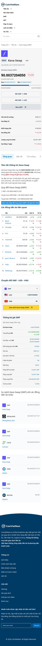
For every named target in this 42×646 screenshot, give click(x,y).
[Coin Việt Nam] (10, 4)
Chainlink (8, 240)
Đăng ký (36, 625)
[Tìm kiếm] (38, 36)
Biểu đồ (19, 156)
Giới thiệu (4, 560)
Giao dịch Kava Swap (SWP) (19, 307)
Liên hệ (3, 576)
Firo (6, 233)
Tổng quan (7, 156)
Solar (7, 264)
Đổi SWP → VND (21, 94)
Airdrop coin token (8, 597)
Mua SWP (19, 107)
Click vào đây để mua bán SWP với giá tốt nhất (20, 203)
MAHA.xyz (8, 271)
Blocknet (8, 252)
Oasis (7, 246)
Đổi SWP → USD (21, 100)
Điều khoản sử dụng (8, 568)
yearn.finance (10, 258)
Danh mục (5, 601)
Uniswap (8, 227)
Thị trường (31, 156)
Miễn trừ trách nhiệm (9, 572)
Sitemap (4, 589)
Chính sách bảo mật (8, 564)
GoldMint (8, 217)
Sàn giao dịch (6, 593)
